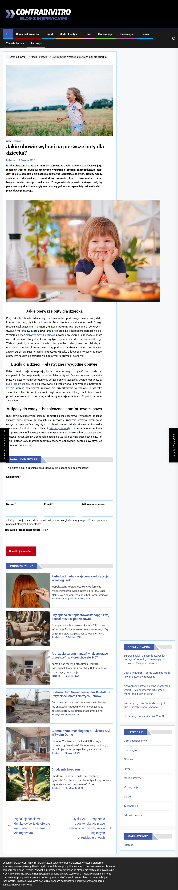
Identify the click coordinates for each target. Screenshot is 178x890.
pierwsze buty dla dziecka (40, 335)
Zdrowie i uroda (15, 43)
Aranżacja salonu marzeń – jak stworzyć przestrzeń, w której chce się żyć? (80, 655)
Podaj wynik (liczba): (15, 529)
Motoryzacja (105, 34)
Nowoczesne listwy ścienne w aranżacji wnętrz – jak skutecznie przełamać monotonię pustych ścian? (147, 689)
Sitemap (128, 845)
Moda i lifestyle (69, 34)
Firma (87, 34)
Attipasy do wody (59, 428)
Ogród (49, 34)
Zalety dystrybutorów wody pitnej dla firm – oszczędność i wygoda (145, 705)
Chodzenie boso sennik (68, 769)
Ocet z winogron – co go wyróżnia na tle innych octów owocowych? (147, 674)
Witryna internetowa (93, 504)
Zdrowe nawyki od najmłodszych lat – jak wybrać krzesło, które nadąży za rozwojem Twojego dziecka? (146, 659)
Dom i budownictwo (27, 34)
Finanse (144, 34)
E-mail (49, 504)
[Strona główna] (8, 34)
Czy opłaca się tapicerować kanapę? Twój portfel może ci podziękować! (80, 617)
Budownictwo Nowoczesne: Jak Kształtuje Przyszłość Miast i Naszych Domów (81, 694)
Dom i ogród (131, 750)
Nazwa (11, 504)
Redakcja (36, 43)
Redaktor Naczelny (60, 598)
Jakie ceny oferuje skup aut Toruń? (144, 716)
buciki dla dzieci (15, 383)
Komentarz (13, 476)
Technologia (126, 34)
